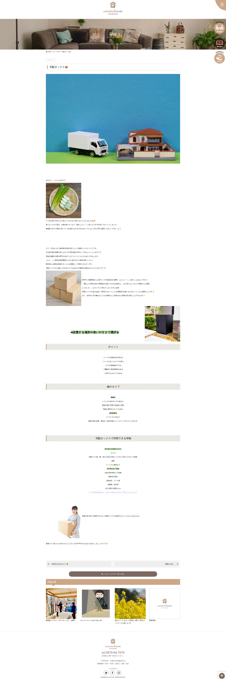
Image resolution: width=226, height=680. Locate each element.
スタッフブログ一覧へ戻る (113, 574)
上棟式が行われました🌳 (59, 564)
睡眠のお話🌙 (170, 564)
